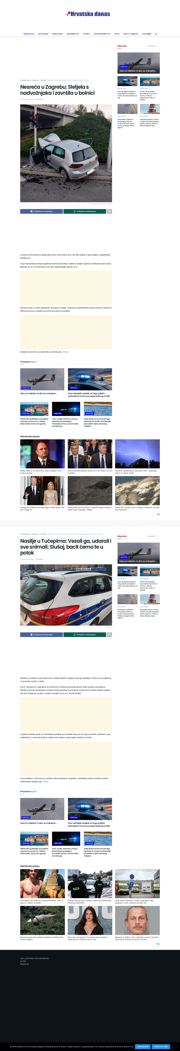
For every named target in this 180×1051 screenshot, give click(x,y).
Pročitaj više (161, 1046)
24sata (65, 351)
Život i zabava (130, 34)
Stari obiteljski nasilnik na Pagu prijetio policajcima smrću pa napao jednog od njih (89, 395)
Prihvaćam (143, 1046)
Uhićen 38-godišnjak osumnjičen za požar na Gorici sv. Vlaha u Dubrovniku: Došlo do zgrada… (34, 421)
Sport (86, 34)
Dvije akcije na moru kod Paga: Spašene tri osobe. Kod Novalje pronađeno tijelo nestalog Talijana (97, 422)
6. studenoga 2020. (27, 99)
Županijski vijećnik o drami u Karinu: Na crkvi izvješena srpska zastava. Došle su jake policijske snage (149, 122)
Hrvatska (57, 34)
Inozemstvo (73, 34)
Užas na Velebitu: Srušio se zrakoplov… (38, 393)
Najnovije (29, 34)
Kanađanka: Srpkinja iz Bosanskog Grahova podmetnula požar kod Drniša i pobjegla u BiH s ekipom (126, 123)
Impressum (24, 964)
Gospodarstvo (102, 34)
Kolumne (146, 34)
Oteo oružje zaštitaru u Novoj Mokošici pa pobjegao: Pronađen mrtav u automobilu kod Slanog (65, 422)
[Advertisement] (66, 62)
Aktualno (43, 34)
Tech (116, 34)
